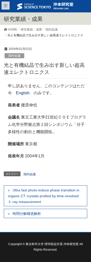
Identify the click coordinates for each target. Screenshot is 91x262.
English (23, 93)
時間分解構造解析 (27, 214)
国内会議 (14, 55)
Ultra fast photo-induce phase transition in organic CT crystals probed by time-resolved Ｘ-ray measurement (43, 196)
